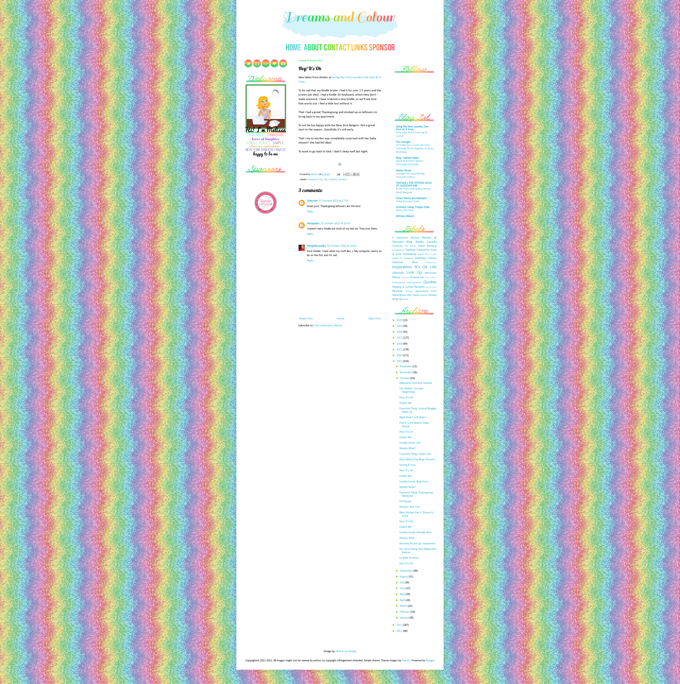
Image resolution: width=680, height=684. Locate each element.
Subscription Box (402, 295)
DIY (406, 246)
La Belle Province (409, 558)
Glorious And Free (409, 507)
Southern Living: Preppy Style (412, 207)
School (409, 291)
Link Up (414, 272)
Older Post (374, 318)
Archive (415, 237)
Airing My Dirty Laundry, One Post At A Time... (412, 128)
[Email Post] (338, 174)
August (404, 576)
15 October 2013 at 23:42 (335, 223)
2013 (399, 361)
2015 (399, 349)
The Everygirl (403, 142)
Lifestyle (398, 273)
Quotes (430, 282)
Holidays (420, 258)
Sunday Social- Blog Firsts (414, 481)
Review (397, 291)
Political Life (417, 277)
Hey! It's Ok (406, 397)
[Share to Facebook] (354, 174)
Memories (431, 273)
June (403, 588)
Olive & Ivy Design (345, 651)
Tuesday (342, 179)
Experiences (398, 250)
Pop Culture (431, 277)
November (406, 372)
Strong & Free (407, 465)
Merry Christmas (405, 210)
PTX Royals (405, 501)
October (332, 179)
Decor (413, 246)
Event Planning (427, 246)
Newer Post (306, 318)
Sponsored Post (426, 291)
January (404, 617)
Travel (416, 295)
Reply (310, 211)
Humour (397, 262)
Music (396, 277)
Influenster (431, 262)
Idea (415, 262)
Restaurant (431, 287)
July (402, 582)
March (404, 606)
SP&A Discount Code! (408, 201)
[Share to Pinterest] (358, 174)
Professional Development (406, 282)
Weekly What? (407, 448)
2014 (399, 355)
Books (419, 242)
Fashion (410, 250)
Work (406, 299)
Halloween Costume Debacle (415, 383)
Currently (397, 246)
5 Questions (400, 237)
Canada (432, 242)
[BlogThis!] (348, 174)
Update (423, 295)
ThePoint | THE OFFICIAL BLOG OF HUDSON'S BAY (414, 184)
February (405, 612)
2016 (399, 343)
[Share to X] (351, 174)
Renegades (313, 223)
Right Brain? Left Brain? (412, 417)
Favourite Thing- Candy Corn (415, 454)
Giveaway (409, 254)
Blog (409, 242)
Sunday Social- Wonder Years (415, 532)
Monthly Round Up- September (417, 543)
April (403, 600)
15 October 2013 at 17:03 (333, 200)
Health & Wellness (402, 258)
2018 (399, 332)
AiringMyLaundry (316, 246)
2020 (399, 320)
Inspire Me (405, 403)
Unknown (312, 200)
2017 (399, 337)
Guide (434, 254)
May (403, 594)
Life (325, 179)
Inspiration (402, 267)
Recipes (419, 287)
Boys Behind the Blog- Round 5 (417, 459)
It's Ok (319, 179)
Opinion (405, 277)
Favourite (422, 250)
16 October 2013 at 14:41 (341, 246)
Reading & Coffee (402, 287)
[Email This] (344, 174)
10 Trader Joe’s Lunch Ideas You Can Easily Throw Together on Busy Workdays (414, 149)
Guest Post (423, 254)
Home (340, 318)
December (406, 366)
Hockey (311, 179)
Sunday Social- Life (409, 443)
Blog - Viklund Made (407, 158)
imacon (406, 660)
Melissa (315, 174)
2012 (399, 625)
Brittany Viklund (405, 216)
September (406, 570)
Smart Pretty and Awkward (411, 198)
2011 (399, 631)
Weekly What (407, 538)
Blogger (430, 660)
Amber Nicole (403, 170)
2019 (399, 326)
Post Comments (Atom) (328, 325)
